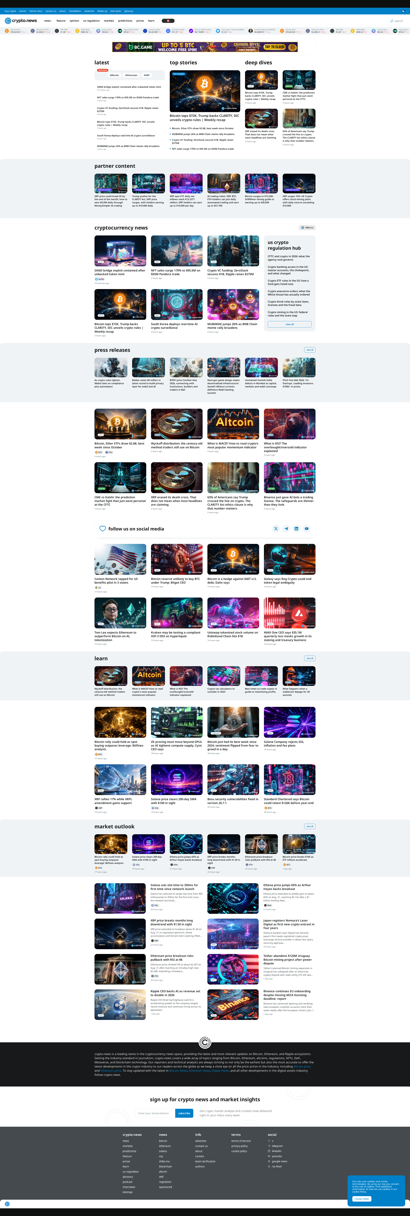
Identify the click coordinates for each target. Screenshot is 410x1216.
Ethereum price (40, 31)
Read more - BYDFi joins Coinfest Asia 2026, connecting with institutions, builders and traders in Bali (186, 367)
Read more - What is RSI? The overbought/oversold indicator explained (290, 424)
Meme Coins (35, 10)
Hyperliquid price (128, 31)
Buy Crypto (10, 10)
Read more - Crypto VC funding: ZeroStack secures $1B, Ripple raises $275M (233, 250)
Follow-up (102, 10)
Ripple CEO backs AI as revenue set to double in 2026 (175, 993)
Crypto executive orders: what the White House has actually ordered (289, 292)
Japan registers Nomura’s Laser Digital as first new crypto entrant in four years (288, 924)
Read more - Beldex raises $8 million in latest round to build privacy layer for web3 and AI (148, 367)
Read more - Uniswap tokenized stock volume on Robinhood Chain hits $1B (233, 613)
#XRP (147, 75)
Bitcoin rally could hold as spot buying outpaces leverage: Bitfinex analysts (118, 745)
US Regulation (91, 20)
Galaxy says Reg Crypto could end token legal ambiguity (287, 580)
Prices (140, 20)
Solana (155, 808)
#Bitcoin (114, 75)
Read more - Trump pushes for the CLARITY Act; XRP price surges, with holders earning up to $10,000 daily (148, 183)
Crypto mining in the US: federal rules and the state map (288, 313)
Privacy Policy (239, 1146)
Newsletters (75, 10)
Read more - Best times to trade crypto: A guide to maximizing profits (261, 676)
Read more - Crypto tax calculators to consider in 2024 (223, 676)
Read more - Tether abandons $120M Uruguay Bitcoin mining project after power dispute (233, 969)
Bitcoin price (15, 31)
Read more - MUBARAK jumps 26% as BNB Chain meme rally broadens (233, 304)
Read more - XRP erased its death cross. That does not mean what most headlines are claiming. (261, 118)
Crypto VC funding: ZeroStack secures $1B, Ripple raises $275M (230, 272)
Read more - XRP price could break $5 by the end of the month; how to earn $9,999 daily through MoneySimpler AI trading (110, 183)
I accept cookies (362, 1198)
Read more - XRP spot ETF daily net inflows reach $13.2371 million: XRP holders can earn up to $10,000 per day (186, 183)
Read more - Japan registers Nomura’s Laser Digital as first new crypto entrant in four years (233, 934)
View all (290, 324)
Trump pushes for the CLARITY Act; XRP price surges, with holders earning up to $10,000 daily (148, 201)
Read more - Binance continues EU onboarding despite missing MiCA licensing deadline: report (233, 1004)
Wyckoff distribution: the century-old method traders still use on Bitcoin (176, 445)
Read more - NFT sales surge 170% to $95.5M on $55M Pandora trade (177, 250)
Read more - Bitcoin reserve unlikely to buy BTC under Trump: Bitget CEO (177, 559)
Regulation (165, 1182)
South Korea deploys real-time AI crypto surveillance (174, 326)
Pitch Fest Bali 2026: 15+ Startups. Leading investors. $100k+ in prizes (298, 383)
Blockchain (165, 1166)
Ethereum (109, 452)
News (47, 20)
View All (310, 349)
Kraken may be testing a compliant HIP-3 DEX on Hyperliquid (175, 634)
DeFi (161, 1176)
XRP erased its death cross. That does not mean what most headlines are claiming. (261, 134)
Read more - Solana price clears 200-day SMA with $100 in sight (177, 779)
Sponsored (165, 1187)
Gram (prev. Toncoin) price (230, 31)
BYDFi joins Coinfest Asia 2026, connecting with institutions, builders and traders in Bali (184, 385)
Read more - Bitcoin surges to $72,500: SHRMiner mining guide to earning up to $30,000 (261, 183)
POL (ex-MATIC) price (200, 31)
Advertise (89, 10)
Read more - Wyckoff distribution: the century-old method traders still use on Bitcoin (177, 424)
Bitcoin (98, 452)
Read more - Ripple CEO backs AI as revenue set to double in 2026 (120, 1004)
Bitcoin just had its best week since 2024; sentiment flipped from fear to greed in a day (232, 745)
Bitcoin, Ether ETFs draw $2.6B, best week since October (203, 128)
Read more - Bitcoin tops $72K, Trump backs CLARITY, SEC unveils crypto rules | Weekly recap (261, 80)
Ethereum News (199, 1070)
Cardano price (152, 31)
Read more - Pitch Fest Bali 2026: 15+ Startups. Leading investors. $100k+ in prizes (299, 367)
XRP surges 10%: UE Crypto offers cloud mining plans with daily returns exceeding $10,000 (298, 201)
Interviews (129, 1187)
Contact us (50, 10)
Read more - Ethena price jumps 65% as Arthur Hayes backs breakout (186, 844)
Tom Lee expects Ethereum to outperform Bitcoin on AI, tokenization (115, 636)
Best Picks (116, 10)
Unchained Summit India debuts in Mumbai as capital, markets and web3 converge (261, 383)
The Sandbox (99, 279)
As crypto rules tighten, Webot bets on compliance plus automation (109, 383)
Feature (61, 20)
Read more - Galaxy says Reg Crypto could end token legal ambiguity (290, 559)
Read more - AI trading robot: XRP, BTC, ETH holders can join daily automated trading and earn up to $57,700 (223, 183)
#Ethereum (131, 75)
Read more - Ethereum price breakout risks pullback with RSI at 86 (261, 844)
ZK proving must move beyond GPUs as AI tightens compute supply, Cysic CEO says (176, 745)
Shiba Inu (164, 1161)
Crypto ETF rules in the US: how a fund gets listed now (288, 282)
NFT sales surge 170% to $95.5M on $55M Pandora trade (203, 148)
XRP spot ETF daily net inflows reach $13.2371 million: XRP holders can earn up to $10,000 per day (186, 201)
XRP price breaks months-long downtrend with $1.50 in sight (223, 860)
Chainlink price (175, 31)
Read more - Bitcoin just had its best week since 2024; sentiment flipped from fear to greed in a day (233, 722)
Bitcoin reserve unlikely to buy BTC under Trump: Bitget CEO (175, 580)
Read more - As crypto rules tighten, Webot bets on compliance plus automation (110, 367)
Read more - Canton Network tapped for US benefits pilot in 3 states (120, 559)
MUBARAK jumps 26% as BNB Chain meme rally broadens (203, 134)
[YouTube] (307, 529)
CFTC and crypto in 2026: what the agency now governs (289, 258)
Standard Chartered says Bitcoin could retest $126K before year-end (289, 801)
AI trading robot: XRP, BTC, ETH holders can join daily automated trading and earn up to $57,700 (223, 201)
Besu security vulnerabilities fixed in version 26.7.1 (232, 801)
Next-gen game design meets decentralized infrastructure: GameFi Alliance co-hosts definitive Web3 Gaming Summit (223, 386)
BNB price (83, 31)
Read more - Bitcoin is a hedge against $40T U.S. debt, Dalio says (233, 559)
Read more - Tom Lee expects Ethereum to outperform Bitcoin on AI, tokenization (120, 613)
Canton (98, 588)
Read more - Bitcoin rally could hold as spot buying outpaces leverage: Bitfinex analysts (120, 722)
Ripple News (220, 1070)
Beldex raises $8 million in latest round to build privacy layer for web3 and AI (148, 383)
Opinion (74, 20)
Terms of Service (241, 1141)
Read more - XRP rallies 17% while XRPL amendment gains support (120, 779)
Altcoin (163, 1171)
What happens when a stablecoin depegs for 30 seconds (296, 692)
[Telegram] (286, 529)
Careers (199, 1156)
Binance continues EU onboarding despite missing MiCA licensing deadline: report (287, 995)
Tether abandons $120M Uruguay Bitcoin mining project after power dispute (287, 959)
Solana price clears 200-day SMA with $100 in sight (173, 801)
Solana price (104, 31)
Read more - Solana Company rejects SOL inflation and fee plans (290, 722)
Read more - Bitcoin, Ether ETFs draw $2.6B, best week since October (120, 424)
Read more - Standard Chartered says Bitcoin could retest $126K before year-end (290, 779)
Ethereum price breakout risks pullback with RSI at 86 (260, 858)
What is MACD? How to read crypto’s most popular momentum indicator (232, 445)
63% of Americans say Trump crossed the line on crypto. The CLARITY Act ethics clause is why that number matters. (299, 136)
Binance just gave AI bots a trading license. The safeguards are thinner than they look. (289, 501)
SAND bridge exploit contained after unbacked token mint (119, 272)
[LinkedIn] (296, 529)
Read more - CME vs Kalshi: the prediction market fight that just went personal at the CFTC (299, 80)
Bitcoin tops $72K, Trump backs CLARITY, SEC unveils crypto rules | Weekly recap (204, 117)
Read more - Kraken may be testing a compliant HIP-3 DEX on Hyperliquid (177, 613)
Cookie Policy (239, 1151)
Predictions (125, 20)
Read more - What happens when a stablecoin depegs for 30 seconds (299, 676)
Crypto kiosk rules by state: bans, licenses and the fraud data (288, 303)
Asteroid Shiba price (262, 31)
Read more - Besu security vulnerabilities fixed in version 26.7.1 (233, 779)
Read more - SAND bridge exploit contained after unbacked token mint (120, 250)
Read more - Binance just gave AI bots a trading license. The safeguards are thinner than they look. (290, 477)
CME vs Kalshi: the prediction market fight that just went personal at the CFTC (299, 96)
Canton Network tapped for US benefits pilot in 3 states (116, 580)
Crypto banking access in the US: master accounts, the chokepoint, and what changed (288, 270)
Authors (200, 1166)
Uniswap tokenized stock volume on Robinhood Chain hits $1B (232, 634)
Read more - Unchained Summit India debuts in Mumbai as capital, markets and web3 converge (261, 367)
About (62, 10)
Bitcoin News (178, 1070)
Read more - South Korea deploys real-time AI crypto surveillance (177, 304)
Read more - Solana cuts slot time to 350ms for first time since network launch (120, 898)
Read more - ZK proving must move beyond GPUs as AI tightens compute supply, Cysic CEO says (177, 722)
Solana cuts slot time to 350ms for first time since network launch (174, 887)
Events (22, 10)
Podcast (127, 1182)
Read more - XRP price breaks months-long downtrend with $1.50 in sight (223, 844)
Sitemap (127, 1192)
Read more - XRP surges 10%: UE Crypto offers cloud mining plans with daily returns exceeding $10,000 (299, 183)
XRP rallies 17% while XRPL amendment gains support (113, 801)
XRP (98, 808)
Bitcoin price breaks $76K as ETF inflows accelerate (298, 858)
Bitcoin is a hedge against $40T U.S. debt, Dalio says (232, 580)
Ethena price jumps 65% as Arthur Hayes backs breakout (186, 858)
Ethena (174, 865)
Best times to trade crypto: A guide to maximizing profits (261, 690)
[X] (276, 529)
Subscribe (184, 1113)
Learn (151, 20)
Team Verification (205, 1161)
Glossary (128, 10)
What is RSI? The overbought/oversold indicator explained (285, 447)
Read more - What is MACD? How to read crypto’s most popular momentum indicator (233, 424)
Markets (109, 20)
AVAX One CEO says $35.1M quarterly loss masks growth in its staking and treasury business (288, 636)
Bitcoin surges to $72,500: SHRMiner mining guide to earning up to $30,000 (259, 199)
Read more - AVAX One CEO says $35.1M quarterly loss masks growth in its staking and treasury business (290, 613)
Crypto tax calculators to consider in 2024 (221, 690)
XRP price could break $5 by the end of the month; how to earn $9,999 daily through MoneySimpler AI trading (110, 201)
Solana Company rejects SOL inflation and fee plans (284, 743)
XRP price (62, 31)
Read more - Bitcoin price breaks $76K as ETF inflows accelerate (299, 844)
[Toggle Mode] (403, 11)
